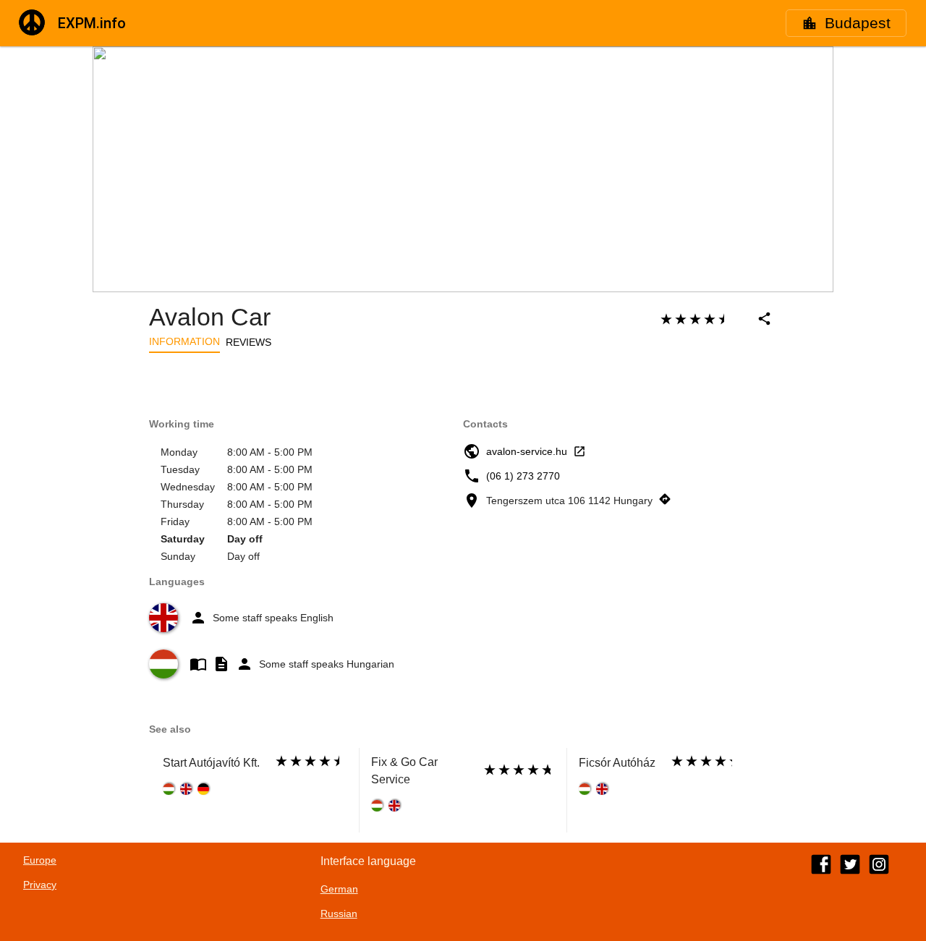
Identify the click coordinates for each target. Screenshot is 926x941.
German (339, 889)
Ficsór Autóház (617, 763)
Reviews (248, 342)
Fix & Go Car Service (404, 770)
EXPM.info (92, 23)
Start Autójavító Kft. (211, 763)
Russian (338, 913)
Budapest (858, 23)
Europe (39, 860)
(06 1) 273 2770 (523, 476)
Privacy (39, 884)
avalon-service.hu (526, 451)
